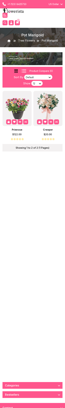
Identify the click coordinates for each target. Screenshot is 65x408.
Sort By (18, 77)
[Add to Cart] (8, 121)
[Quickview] (20, 121)
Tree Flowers (26, 40)
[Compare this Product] (25, 121)
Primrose (17, 129)
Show (26, 83)
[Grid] (16, 70)
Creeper (48, 129)
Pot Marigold (50, 40)
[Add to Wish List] (14, 121)
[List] (23, 70)
